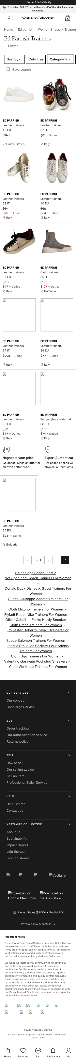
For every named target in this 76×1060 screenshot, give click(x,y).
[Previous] (28, 560)
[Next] (48, 560)
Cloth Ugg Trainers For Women (35, 656)
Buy (9, 721)
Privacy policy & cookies (36, 924)
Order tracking (17, 728)
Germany (60, 1034)
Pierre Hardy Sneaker (49, 619)
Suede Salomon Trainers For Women (35, 640)
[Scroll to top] (65, 560)
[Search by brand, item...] (8, 18)
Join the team (16, 851)
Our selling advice (20, 769)
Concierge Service (20, 706)
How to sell (14, 762)
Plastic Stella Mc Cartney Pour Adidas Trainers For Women (38, 648)
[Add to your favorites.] (33, 120)
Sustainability (16, 838)
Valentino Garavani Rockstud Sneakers (35, 661)
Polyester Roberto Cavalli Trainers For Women (38, 633)
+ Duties (51, 135)
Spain (34, 1037)
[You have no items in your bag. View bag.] (68, 18)
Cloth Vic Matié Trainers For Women (38, 666)
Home (8, 29)
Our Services (17, 693)
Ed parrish (25, 29)
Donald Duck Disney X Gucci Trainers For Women (38, 591)
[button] (68, 18)
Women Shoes (49, 29)
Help (10, 796)
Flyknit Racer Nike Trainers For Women (35, 614)
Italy (42, 1037)
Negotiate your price (18, 457)
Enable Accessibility (38, 2)
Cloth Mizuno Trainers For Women (35, 609)
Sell (10, 755)
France (12, 1034)
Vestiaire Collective (24, 824)
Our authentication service (26, 734)
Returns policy (17, 741)
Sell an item (15, 775)
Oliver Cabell (15, 619)
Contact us (14, 810)
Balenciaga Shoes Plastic (35, 573)
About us (13, 831)
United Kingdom (26, 1034)
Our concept (16, 700)
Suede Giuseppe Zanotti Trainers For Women (38, 601)
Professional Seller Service (26, 782)
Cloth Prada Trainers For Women (36, 625)
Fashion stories (18, 858)
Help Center (15, 803)
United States (45, 1034)
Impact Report (17, 844)
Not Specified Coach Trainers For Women (38, 578)
